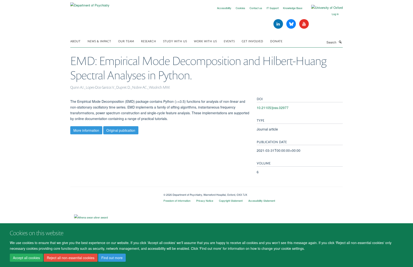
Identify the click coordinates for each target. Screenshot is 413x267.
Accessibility (224, 8)
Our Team (126, 40)
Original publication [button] (120, 130)
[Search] (340, 41)
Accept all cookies (26, 257)
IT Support (272, 8)
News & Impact (99, 40)
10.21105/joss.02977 (272, 107)
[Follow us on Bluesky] (291, 24)
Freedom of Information (176, 200)
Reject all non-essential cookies (70, 257)
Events (229, 40)
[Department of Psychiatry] (89, 3)
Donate (276, 40)
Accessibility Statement (261, 200)
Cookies (240, 8)
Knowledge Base (292, 8)
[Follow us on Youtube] (304, 24)
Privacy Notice (204, 200)
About (75, 40)
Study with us (175, 40)
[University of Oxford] (323, 8)
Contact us (256, 8)
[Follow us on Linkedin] (278, 24)
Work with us (205, 40)
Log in (335, 14)
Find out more (112, 257)
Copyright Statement (231, 200)
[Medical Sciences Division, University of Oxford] (113, 193)
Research (148, 40)
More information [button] (86, 130)
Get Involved (252, 40)
